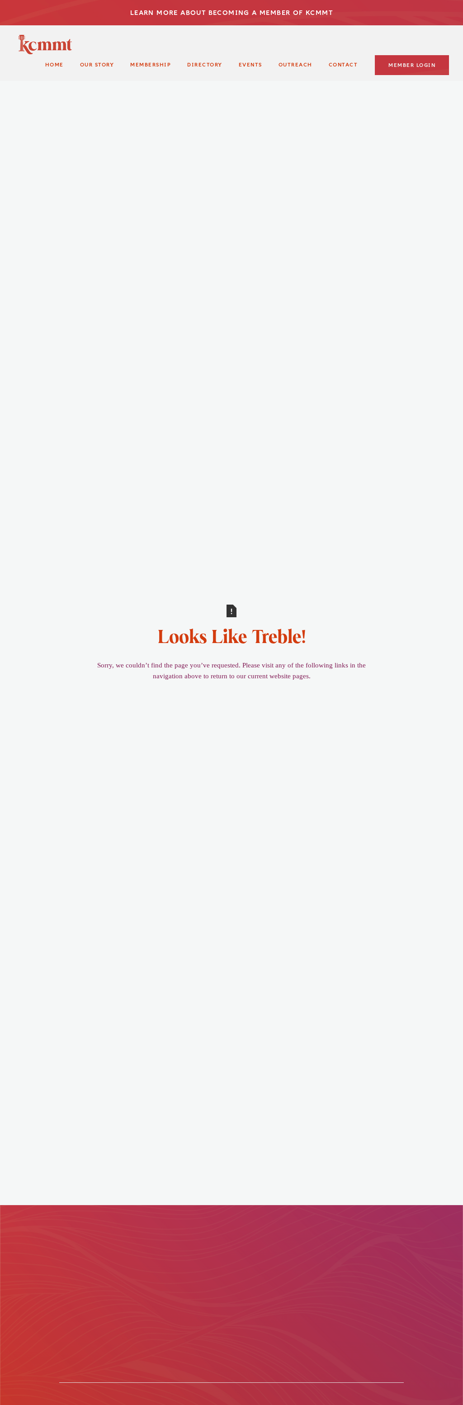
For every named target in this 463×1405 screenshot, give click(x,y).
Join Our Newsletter (296, 1259)
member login (411, 65)
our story (97, 65)
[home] (45, 44)
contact (343, 65)
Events (250, 65)
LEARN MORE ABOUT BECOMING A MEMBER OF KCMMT (231, 12)
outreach (295, 65)
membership (150, 65)
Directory (204, 65)
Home (54, 65)
